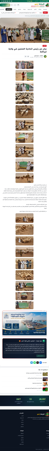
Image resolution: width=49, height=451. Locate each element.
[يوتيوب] (7, 1)
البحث (48, 435)
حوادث (24, 9)
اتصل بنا (47, 437)
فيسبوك (22, 433)
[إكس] (9, 1)
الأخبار (35, 9)
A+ (28, 56)
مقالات (39, 9)
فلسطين (22, 426)
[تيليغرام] (6, 1)
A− (25, 56)
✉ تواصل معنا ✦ (5, 5)
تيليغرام (22, 437)
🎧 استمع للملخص (40, 355)
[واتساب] (4, 1)
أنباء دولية (30, 9)
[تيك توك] (2, 1)
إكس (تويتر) (21, 444)
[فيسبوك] (11, 1)
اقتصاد (14, 9)
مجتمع (19, 9)
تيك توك (22, 440)
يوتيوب (22, 442)
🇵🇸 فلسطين (9, 9)
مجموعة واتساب (20, 435)
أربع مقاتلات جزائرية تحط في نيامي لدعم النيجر (20, 12)
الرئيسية (45, 9)
